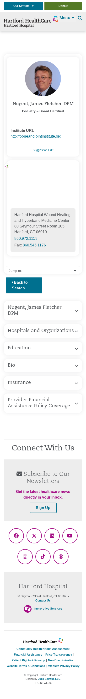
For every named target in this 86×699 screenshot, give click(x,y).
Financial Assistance (28, 654)
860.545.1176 (34, 245)
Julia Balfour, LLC (49, 678)
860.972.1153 (26, 238)
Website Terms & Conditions (26, 666)
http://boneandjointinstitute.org (36, 136)
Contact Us (43, 600)
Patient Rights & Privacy (28, 660)
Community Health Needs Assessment (43, 649)
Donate (63, 6)
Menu (65, 18)
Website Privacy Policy (64, 666)
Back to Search (20, 285)
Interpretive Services (48, 608)
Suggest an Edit (43, 150)
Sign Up (43, 508)
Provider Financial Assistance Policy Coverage (39, 403)
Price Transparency (58, 654)
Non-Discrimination (61, 660)
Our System (22, 6)
